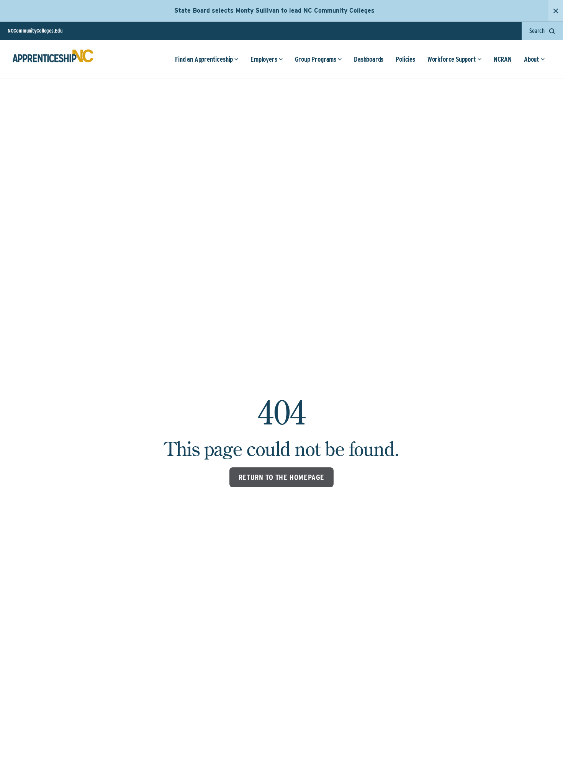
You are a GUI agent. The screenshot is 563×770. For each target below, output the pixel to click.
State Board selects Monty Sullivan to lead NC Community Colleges (274, 10)
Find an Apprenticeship (204, 59)
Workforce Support (451, 59)
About (531, 59)
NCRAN (503, 59)
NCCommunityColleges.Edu (35, 31)
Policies (405, 59)
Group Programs (315, 59)
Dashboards (368, 59)
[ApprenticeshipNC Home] (52, 59)
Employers (263, 59)
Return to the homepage (281, 477)
